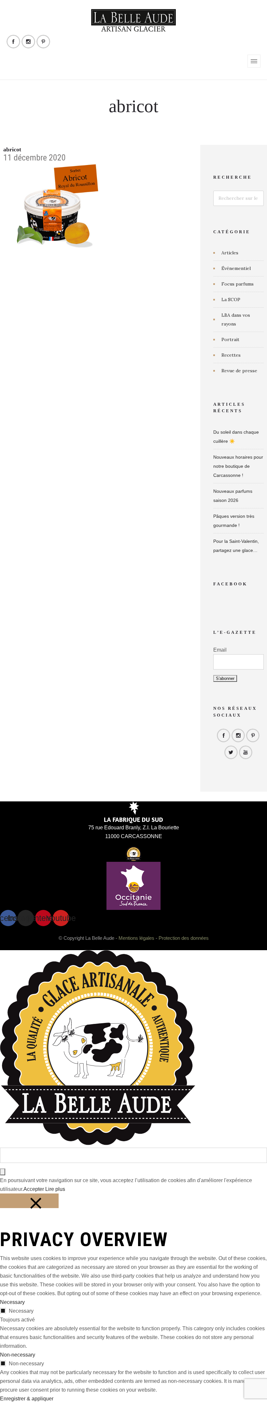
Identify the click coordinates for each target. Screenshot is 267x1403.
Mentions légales (136, 938)
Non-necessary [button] (17, 1355)
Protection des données (184, 938)
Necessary (21, 1311)
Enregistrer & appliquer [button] (26, 1398)
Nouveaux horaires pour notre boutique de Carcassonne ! (238, 466)
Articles (229, 253)
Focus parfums (237, 284)
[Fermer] (29, 1200)
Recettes (231, 355)
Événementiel (236, 268)
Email (220, 650)
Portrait (230, 339)
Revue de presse (239, 371)
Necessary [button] (12, 1302)
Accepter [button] (33, 1189)
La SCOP (230, 299)
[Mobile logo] (97, 1143)
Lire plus (55, 1189)
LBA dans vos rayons (235, 319)
